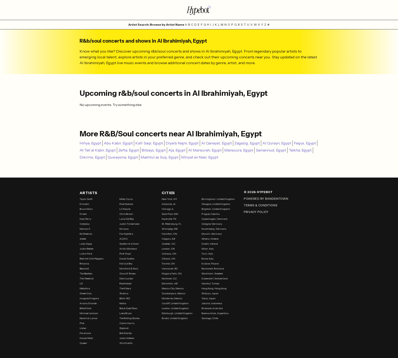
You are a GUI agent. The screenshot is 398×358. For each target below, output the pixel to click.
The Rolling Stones (129, 318)
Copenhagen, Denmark (214, 218)
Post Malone (126, 203)
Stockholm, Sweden (212, 273)
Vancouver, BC (170, 268)
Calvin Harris (126, 323)
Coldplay (85, 223)
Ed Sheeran (86, 233)
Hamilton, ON (169, 233)
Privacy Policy (256, 212)
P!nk (82, 323)
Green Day (86, 293)
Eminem (84, 203)
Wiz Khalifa (125, 343)
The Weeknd (86, 278)
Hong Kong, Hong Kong (214, 288)
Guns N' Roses (127, 273)
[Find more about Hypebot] (199, 10)
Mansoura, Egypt (238, 150)
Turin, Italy (207, 253)
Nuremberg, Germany (213, 228)
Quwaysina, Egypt (123, 157)
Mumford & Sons (128, 268)
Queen (83, 343)
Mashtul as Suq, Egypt (159, 157)
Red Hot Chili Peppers (91, 258)
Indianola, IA (169, 203)
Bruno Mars (86, 208)
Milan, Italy (207, 248)
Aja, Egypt (177, 150)
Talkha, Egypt (300, 150)
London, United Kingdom (175, 308)
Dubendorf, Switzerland (214, 278)
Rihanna (84, 263)
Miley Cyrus (126, 199)
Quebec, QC (168, 243)
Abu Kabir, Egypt (118, 143)
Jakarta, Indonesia (211, 303)
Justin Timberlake (129, 223)
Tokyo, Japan (208, 298)
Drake (83, 213)
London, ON (168, 248)
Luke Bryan (125, 313)
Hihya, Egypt (90, 143)
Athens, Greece (209, 238)
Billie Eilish (85, 308)
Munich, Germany (211, 233)
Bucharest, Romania (212, 268)
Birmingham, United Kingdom (218, 199)
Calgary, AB (168, 238)
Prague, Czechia (210, 213)
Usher (83, 328)
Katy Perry (85, 218)
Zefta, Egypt (128, 150)
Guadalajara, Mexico (173, 293)
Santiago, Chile (209, 318)
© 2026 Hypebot (258, 192)
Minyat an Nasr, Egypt (199, 157)
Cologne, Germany (211, 223)
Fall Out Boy (125, 263)
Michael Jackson (89, 313)
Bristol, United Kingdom (175, 318)
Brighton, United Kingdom (215, 208)
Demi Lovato (126, 278)
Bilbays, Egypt (154, 150)
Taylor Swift (86, 199)
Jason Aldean (126, 338)
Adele (83, 238)
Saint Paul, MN (170, 213)
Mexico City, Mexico (173, 288)
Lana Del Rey (126, 218)
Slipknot (124, 328)
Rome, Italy (207, 258)
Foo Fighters (126, 233)
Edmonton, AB (169, 283)
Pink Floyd (125, 253)
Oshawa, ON (169, 253)
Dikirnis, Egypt (92, 157)
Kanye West (86, 338)
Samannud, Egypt (271, 150)
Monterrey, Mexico (172, 298)
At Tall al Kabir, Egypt (98, 150)
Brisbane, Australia (212, 308)
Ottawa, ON (168, 258)
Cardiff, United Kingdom (175, 303)
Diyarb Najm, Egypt (182, 143)
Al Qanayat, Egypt (216, 143)
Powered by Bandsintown (266, 199)
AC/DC (123, 238)
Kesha (122, 303)
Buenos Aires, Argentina (214, 313)
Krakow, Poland (210, 263)
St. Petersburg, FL (171, 223)
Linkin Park (86, 253)
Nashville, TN (169, 218)
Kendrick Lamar (89, 318)
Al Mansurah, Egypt (205, 150)
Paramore (85, 333)
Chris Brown (126, 213)
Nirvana (124, 228)
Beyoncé (84, 268)
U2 (81, 283)
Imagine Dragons (89, 298)
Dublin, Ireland (209, 243)
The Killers (125, 288)
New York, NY (169, 199)
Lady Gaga (86, 243)
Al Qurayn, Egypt (276, 143)
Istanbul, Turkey (210, 283)
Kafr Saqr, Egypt (149, 143)
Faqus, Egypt (305, 143)
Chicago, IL (168, 208)
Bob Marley (125, 333)
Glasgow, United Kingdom (215, 203)
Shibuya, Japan (209, 293)
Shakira (123, 293)
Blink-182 (124, 298)
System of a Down (129, 243)
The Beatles (86, 273)
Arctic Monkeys (128, 248)
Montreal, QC (169, 278)
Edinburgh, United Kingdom (177, 313)
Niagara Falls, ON (172, 273)
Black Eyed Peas (128, 308)
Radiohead (125, 283)
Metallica (85, 288)
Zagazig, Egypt (247, 143)
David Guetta (126, 258)
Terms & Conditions (261, 205)
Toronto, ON (168, 263)
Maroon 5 (85, 228)
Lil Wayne (124, 208)
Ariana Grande (88, 303)
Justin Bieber (87, 248)
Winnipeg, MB (169, 228)
